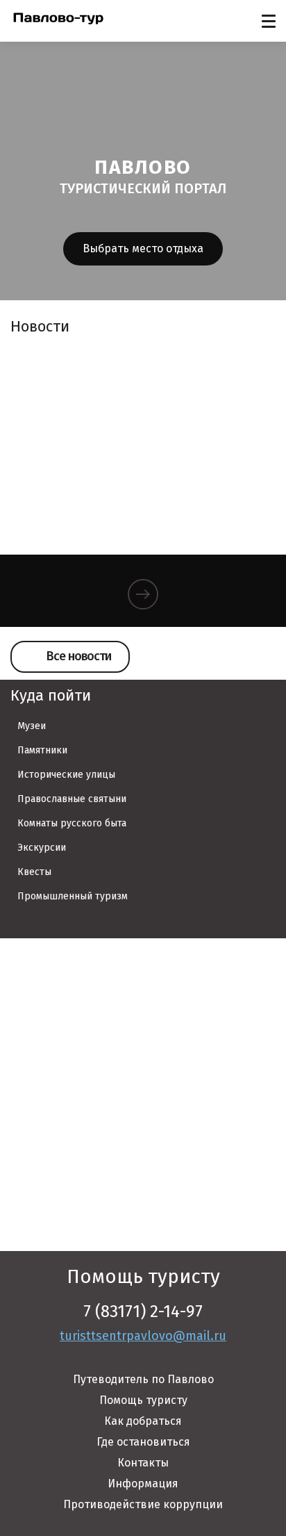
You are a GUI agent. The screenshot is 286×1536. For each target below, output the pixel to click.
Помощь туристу (143, 1400)
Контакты (143, 1462)
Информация (143, 1483)
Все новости (79, 656)
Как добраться (143, 1421)
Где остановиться (143, 1441)
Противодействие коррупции (143, 1504)
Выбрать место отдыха (143, 248)
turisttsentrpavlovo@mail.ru (143, 1335)
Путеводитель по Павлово (143, 1379)
